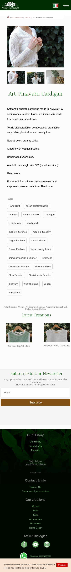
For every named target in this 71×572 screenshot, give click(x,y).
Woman (28, 17)
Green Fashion (17, 249)
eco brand (32, 223)
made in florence (18, 231)
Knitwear (47, 257)
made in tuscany (42, 231)
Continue (62, 565)
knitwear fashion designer (23, 257)
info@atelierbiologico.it (35, 463)
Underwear (35, 523)
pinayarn (13, 283)
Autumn (13, 214)
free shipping (31, 283)
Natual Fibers (38, 240)
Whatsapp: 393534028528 (40, 556)
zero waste (15, 292)
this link (43, 568)
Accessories (35, 519)
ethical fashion (43, 266)
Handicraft (14, 205)
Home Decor (35, 528)
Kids (35, 515)
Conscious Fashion (19, 266)
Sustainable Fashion (40, 275)
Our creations (17, 17)
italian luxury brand (41, 249)
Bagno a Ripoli (31, 214)
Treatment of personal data (35, 491)
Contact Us (35, 487)
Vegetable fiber (17, 240)
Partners (35, 450)
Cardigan (50, 214)
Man (35, 510)
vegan (47, 283)
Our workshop (35, 446)
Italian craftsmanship (37, 205)
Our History (35, 441)
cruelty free (15, 223)
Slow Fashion (16, 275)
